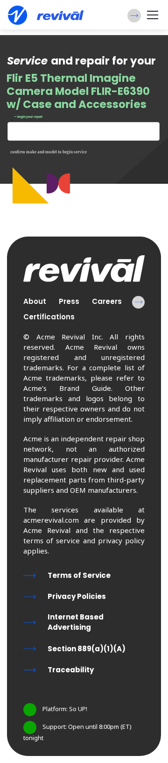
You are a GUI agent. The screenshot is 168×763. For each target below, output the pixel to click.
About (34, 301)
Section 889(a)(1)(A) (87, 649)
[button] (134, 15)
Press (69, 301)
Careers (107, 301)
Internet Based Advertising (76, 622)
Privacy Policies (77, 596)
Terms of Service (79, 575)
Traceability (71, 670)
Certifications (49, 317)
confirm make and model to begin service (48, 152)
